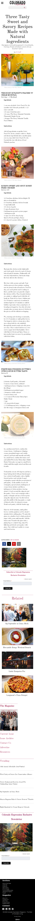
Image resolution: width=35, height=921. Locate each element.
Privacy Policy (6, 902)
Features (4, 886)
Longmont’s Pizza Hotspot (16, 695)
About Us (4, 898)
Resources (5, 752)
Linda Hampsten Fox (17, 671)
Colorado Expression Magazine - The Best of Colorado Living (17, 3)
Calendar (4, 884)
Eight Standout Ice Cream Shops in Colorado (14, 807)
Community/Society (7, 890)
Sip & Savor (14, 540)
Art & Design (5, 889)
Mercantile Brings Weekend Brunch (17, 647)
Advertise (4, 747)
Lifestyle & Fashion (7, 891)
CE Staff (18, 52)
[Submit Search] (24, 7)
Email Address (8, 581)
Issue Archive (7, 738)
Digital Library (6, 903)
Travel (4, 893)
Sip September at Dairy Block (16, 624)
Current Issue (7, 734)
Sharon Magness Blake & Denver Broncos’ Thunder (17, 799)
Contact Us (5, 743)
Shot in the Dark (6, 883)
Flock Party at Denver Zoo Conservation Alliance (16, 774)
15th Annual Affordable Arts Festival (12, 766)
